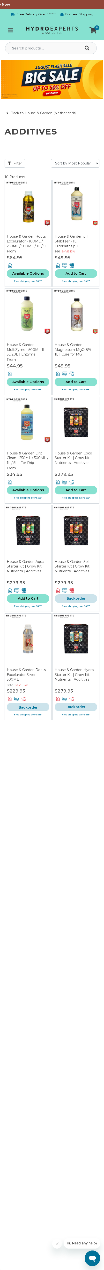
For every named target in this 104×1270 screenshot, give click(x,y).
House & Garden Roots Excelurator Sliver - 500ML (26, 675)
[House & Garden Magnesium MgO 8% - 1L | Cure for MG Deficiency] (76, 316)
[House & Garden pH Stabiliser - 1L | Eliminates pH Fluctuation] (76, 207)
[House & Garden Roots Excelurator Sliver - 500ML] (28, 641)
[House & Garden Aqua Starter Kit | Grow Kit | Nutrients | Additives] (28, 532)
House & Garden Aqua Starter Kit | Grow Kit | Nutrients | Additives (25, 566)
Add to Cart (76, 273)
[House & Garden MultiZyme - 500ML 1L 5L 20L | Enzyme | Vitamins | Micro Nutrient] (28, 316)
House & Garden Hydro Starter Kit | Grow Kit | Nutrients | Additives (74, 675)
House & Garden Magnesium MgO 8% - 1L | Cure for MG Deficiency (74, 352)
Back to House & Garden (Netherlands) (43, 113)
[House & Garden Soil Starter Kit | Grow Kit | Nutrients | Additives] (76, 532)
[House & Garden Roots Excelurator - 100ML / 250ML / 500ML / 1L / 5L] (28, 207)
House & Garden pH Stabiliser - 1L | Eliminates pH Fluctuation (72, 243)
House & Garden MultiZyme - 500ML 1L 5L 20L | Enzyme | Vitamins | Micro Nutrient (26, 354)
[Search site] (88, 48)
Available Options (28, 273)
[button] (93, 30)
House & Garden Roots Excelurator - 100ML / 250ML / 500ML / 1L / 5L (27, 241)
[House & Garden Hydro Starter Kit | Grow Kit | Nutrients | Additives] (76, 641)
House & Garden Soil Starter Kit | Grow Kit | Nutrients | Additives (73, 566)
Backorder (76, 598)
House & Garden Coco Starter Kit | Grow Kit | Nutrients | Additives (73, 458)
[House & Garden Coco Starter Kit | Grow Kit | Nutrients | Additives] (76, 424)
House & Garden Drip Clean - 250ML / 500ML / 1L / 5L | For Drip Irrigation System (27, 460)
